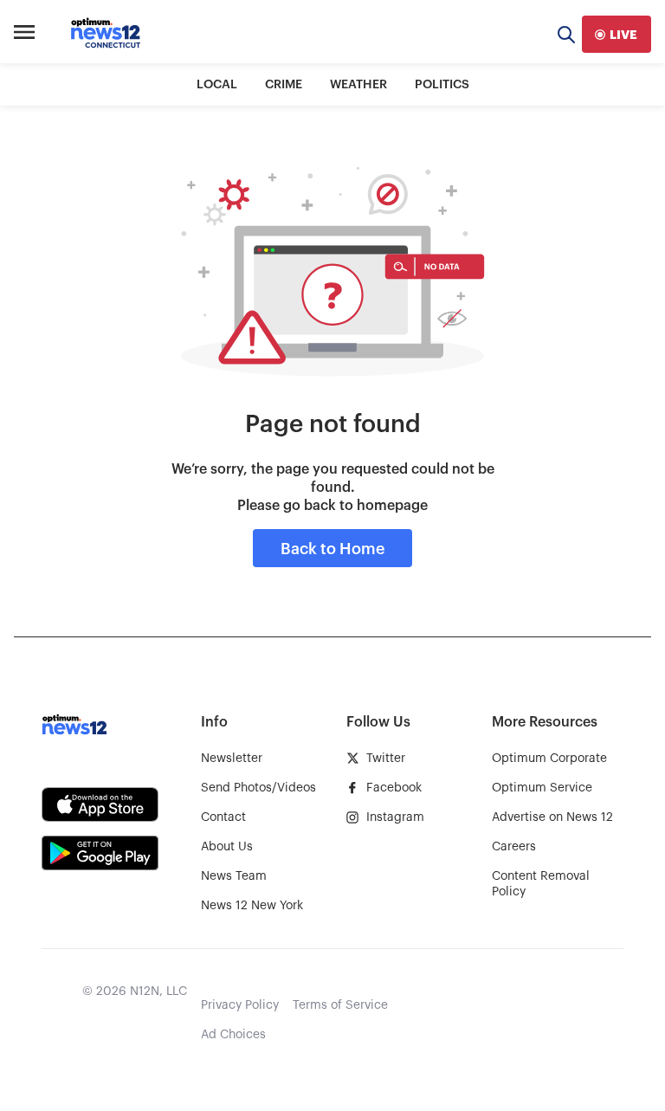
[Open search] (566, 34)
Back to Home (332, 549)
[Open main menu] (24, 34)
